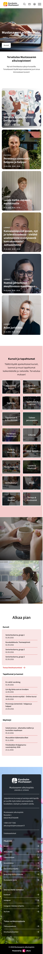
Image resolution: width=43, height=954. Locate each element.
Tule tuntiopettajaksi (11, 869)
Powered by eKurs (21, 951)
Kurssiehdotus (9, 863)
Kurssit (6, 45)
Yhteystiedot (8, 852)
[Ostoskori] (29, 4)
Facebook (7, 895)
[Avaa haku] (24, 4)
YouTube (7, 912)
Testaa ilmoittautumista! (12, 667)
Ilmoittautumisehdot (11, 932)
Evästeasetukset (10, 833)
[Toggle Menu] (39, 4)
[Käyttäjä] (34, 4)
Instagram (7, 900)
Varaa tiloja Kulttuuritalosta (13, 874)
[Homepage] (11, 4)
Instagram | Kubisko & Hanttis (14, 906)
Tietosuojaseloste (10, 926)
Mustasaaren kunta (10, 880)
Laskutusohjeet (9, 857)
